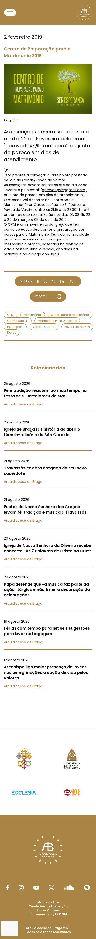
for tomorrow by (48, 914)
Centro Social (17, 321)
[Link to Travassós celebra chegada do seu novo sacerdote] (48, 471)
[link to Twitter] (51, 887)
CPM (10, 315)
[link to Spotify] (87, 887)
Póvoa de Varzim (77, 327)
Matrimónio (33, 315)
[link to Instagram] (21, 887)
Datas (11, 333)
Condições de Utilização (48, 906)
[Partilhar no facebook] (38, 281)
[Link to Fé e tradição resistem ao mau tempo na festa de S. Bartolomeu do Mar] (48, 394)
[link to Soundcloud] (69, 887)
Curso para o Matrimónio (70, 315)
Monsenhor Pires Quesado (57, 321)
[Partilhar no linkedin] (62, 281)
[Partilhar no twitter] (45, 281)
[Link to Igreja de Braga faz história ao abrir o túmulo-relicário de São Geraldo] (48, 432)
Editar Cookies (48, 910)
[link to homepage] (84, 12)
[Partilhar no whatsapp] (53, 281)
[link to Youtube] (36, 888)
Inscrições (15, 327)
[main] (48, 354)
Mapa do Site (48, 902)
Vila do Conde (44, 327)
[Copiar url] (71, 281)
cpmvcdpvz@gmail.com (63, 189)
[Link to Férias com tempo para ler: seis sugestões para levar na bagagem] (48, 631)
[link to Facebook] (7, 887)
